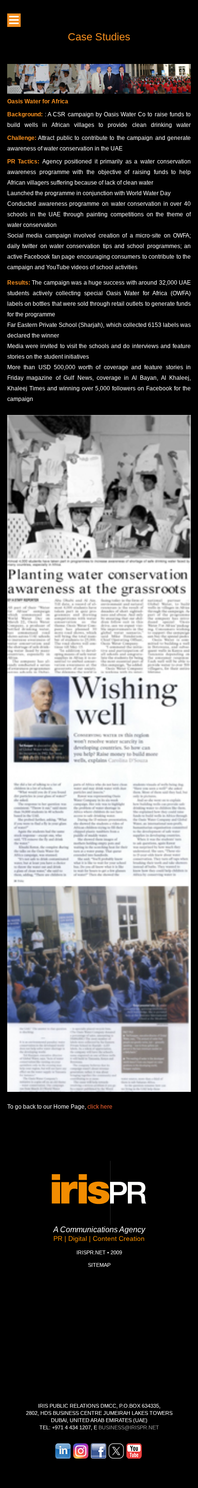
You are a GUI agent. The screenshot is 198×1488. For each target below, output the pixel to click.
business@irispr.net (129, 1427)
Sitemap (99, 1265)
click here (99, 1106)
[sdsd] (14, 20)
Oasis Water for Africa (37, 101)
